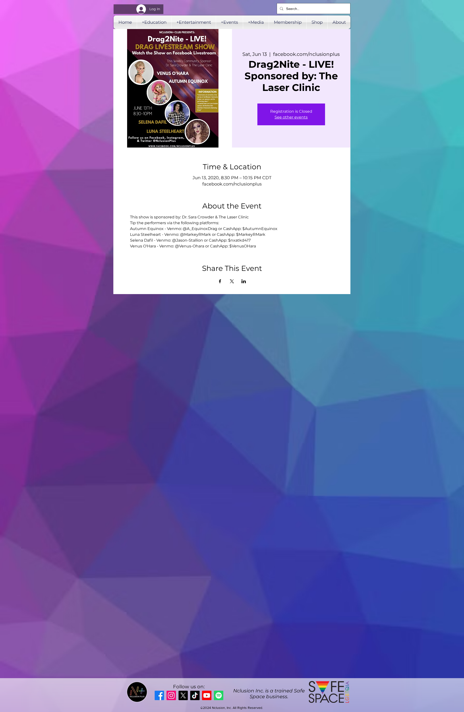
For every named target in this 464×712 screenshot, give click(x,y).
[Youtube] (206, 695)
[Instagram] (171, 695)
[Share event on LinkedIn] (243, 281)
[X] (183, 695)
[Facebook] (159, 695)
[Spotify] (218, 695)
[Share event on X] (232, 281)
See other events (291, 117)
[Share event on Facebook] (220, 281)
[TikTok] (195, 695)
